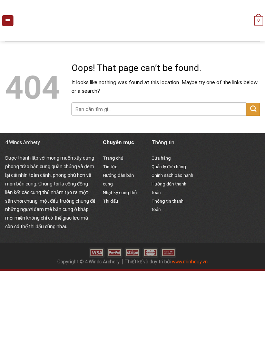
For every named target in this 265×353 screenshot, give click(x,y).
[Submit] (253, 109)
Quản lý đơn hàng (168, 166)
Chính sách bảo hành (172, 175)
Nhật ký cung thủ (120, 192)
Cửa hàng (161, 158)
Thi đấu (110, 201)
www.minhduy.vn (190, 261)
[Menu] (7, 20)
